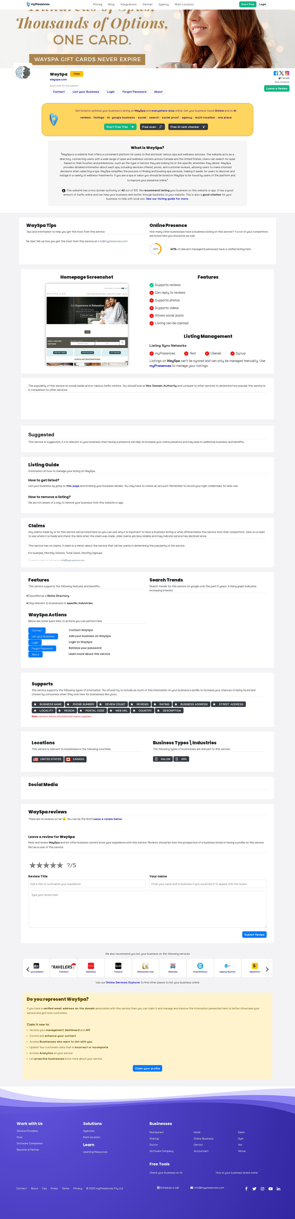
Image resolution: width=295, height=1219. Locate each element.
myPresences (160, 366)
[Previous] (28, 969)
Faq (44, 1188)
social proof (170, 117)
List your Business (86, 91)
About (158, 91)
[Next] (267, 969)
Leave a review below (107, 819)
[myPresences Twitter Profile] (254, 1189)
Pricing (97, 4)
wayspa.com (58, 79)
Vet (240, 1144)
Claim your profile (147, 1068)
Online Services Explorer (123, 982)
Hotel (197, 1132)
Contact (59, 91)
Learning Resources (95, 1151)
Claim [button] (77, 73)
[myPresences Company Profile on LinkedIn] (279, 1189)
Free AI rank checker (185, 126)
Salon (241, 1132)
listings (99, 117)
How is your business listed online (237, 1172)
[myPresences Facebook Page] (246, 1189)
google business (123, 117)
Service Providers (27, 1130)
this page (72, 485)
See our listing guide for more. (167, 198)
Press (54, 1188)
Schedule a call (169, 1187)
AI (108, 117)
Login (262, 4)
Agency (164, 4)
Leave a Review (276, 88)
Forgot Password (135, 91)
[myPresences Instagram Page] (262, 1189)
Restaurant (157, 1132)
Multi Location (184, 4)
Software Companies (30, 1143)
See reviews (282, 82)
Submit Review (254, 934)
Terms (65, 1188)
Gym (241, 1138)
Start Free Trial (117, 126)
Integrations (129, 4)
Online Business (204, 1138)
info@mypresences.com (113, 241)
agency (187, 117)
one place (225, 117)
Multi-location (91, 1137)
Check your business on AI (166, 1172)
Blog (111, 4)
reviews (85, 117)
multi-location (205, 117)
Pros (19, 1137)
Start (247, 4)
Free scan (149, 126)
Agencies (89, 1130)
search (154, 117)
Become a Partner (28, 1149)
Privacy (77, 1188)
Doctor (154, 1144)
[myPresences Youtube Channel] (270, 1189)
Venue (242, 1151)
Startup (154, 1138)
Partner (148, 4)
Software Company (161, 1151)
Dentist (198, 1144)
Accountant (201, 1151)
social (142, 117)
